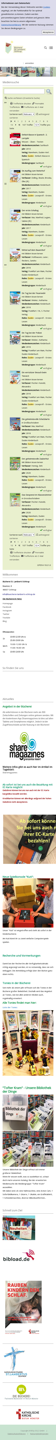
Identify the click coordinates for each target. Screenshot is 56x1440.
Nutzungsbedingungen (39, 1434)
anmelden (29, 63)
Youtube (6, 617)
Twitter (6, 614)
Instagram (7, 610)
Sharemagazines (10, 772)
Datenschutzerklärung (11, 24)
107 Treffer (27, 124)
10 (12, 124)
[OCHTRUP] (15, 47)
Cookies (46, 7)
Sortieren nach (16, 114)
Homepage (8, 603)
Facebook (7, 607)
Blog (5, 621)
